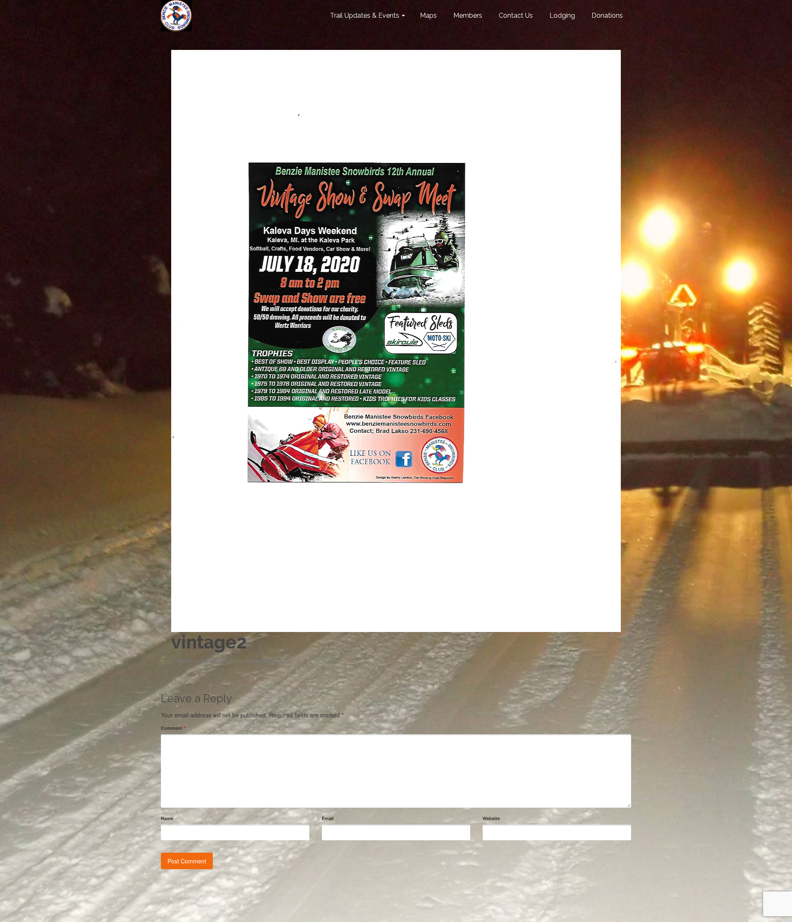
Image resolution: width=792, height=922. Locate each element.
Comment (173, 728)
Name (167, 818)
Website (491, 818)
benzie (185, 661)
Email (328, 818)
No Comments (264, 661)
